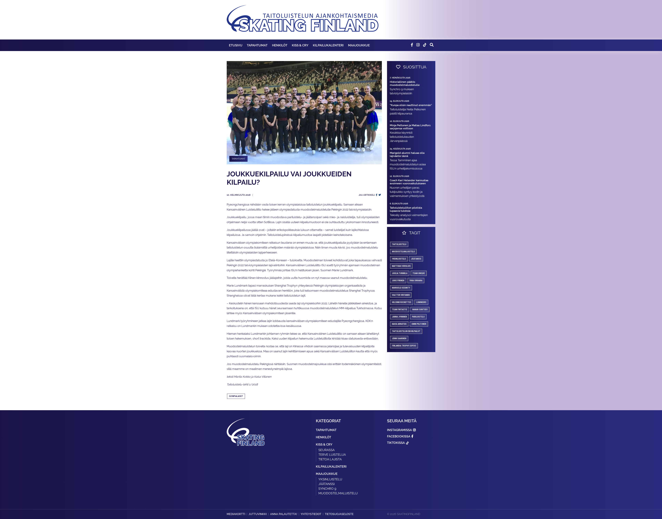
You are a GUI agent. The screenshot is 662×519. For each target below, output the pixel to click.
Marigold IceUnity (401, 288)
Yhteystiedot (311, 514)
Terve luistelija (332, 454)
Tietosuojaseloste (339, 514)
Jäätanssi (416, 259)
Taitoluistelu (399, 244)
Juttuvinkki (258, 514)
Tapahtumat (257, 45)
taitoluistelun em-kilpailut (406, 331)
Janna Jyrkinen (399, 317)
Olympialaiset (236, 396)
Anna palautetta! (283, 514)
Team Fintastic (399, 309)
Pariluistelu (418, 317)
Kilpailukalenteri (328, 45)
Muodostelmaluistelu (403, 251)
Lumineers (421, 302)
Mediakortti (236, 514)
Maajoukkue (359, 45)
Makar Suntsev (420, 309)
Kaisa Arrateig (399, 324)
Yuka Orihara (415, 280)
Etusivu (235, 45)
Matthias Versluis (401, 266)
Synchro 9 (327, 488)
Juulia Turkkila (399, 273)
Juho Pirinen (398, 280)
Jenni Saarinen (399, 338)
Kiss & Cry (300, 45)
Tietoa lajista (330, 459)
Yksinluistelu (330, 479)
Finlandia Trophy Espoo (404, 346)
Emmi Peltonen (419, 324)
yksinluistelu (399, 259)
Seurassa (326, 450)
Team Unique (419, 273)
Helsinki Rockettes (401, 302)
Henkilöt (279, 45)
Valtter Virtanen (401, 295)
